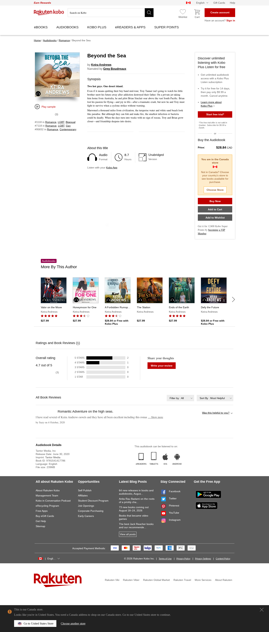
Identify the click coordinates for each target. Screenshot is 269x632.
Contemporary (68, 129)
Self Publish (84, 490)
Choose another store (73, 623)
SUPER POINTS (167, 27)
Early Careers (86, 516)
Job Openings (86, 505)
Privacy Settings (203, 558)
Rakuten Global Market (156, 579)
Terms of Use (165, 558)
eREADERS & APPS (130, 27)
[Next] (233, 299)
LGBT (61, 122)
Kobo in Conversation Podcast (53, 500)
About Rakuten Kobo (48, 490)
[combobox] (180, 398)
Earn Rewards (42, 2)
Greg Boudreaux (114, 68)
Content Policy (223, 558)
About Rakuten (223, 579)
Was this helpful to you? (215, 412)
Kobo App (111, 167)
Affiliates (83, 495)
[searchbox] (111, 12)
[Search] (149, 12)
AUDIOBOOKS (67, 27)
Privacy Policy (183, 558)
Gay (68, 125)
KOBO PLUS (97, 27)
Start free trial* (215, 114)
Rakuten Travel (182, 579)
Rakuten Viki (112, 579)
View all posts (128, 534)
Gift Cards (219, 2)
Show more (155, 417)
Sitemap (40, 526)
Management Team (47, 495)
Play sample (49, 106)
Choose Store (215, 189)
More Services (203, 579)
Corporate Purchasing (90, 510)
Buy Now (215, 201)
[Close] (262, 610)
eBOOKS (41, 27)
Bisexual (70, 122)
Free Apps (42, 510)
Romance (50, 122)
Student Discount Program (93, 500)
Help (232, 2)
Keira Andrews (101, 64)
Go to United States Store (38, 623)
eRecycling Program (47, 505)
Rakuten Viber (131, 579)
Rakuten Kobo (49, 12)
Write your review (161, 365)
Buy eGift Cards (45, 516)
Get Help (41, 521)
